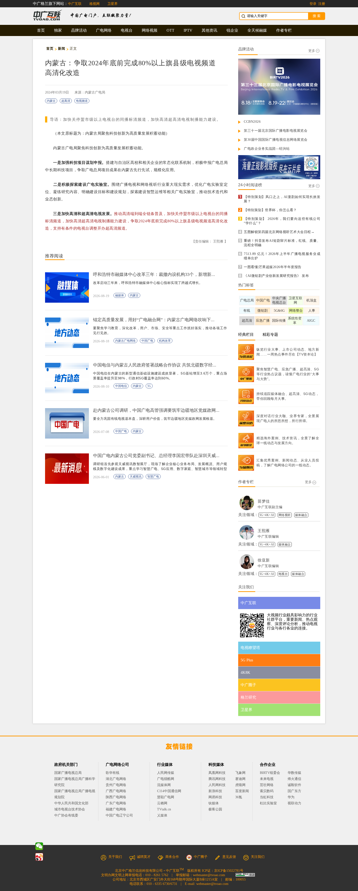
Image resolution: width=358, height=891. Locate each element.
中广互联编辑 (268, 536)
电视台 (126, 30)
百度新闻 (242, 791)
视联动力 (294, 803)
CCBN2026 (252, 121)
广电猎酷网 (165, 779)
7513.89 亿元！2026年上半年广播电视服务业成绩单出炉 (282, 256)
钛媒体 (213, 803)
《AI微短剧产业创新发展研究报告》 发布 (276, 276)
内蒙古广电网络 (125, 340)
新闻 (61, 48)
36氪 (238, 797)
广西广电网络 (116, 791)
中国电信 (121, 386)
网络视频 (149, 30)
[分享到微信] (39, 846)
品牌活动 (79, 30)
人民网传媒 (165, 773)
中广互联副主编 (270, 507)
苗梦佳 (264, 501)
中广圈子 (200, 857)
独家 (58, 30)
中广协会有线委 (66, 815)
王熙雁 (264, 531)
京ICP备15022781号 (228, 870)
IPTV (188, 30)
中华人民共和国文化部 (71, 803)
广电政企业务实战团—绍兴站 (267, 148)
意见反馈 (229, 857)
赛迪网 (240, 779)
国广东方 (294, 791)
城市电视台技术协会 (69, 809)
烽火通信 (294, 779)
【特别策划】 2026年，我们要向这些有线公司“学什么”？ (282, 221)
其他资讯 (209, 30)
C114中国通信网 (169, 791)
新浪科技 (215, 791)
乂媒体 (162, 815)
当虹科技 (266, 797)
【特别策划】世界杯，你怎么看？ (270, 210)
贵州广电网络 (116, 785)
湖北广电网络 (116, 779)
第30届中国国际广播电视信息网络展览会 (276, 139)
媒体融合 (301, 515)
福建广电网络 (116, 809)
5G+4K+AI (266, 515)
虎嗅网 (240, 785)
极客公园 (215, 809)
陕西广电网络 (116, 797)
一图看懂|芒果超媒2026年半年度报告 (272, 267)
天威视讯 (135, 476)
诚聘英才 (144, 857)
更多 (311, 51)
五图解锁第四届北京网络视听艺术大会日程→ (279, 232)
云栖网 (162, 803)
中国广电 (147, 340)
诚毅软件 (294, 785)
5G (149, 386)
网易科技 (215, 797)
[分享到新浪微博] (39, 857)
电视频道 (82, 101)
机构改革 (165, 340)
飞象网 (240, 773)
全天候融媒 (257, 30)
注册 (321, 4)
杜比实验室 (268, 803)
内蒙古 (51, 101)
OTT (170, 30)
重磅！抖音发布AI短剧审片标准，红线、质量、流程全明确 (282, 243)
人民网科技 (217, 785)
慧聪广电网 (165, 797)
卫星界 (112, 4)
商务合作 (172, 857)
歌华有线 (112, 773)
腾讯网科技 (217, 779)
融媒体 (119, 295)
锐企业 (232, 30)
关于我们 (115, 857)
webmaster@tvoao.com (209, 875)
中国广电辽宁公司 (119, 815)
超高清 (65, 101)
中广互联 (75, 4)
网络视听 (285, 515)
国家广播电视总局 (68, 773)
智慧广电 (153, 476)
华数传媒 (294, 773)
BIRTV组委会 (270, 773)
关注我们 (257, 857)
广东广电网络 (116, 803)
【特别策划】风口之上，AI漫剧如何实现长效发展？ (282, 199)
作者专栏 (284, 30)
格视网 (94, 4)
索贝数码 (266, 791)
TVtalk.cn (164, 809)
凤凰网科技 (217, 773)
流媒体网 (164, 785)
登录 (313, 4)
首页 (41, 30)
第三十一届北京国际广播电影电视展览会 (275, 130)
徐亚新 (264, 560)
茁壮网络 (266, 785)
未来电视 (266, 779)
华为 (294, 797)
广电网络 (104, 30)
